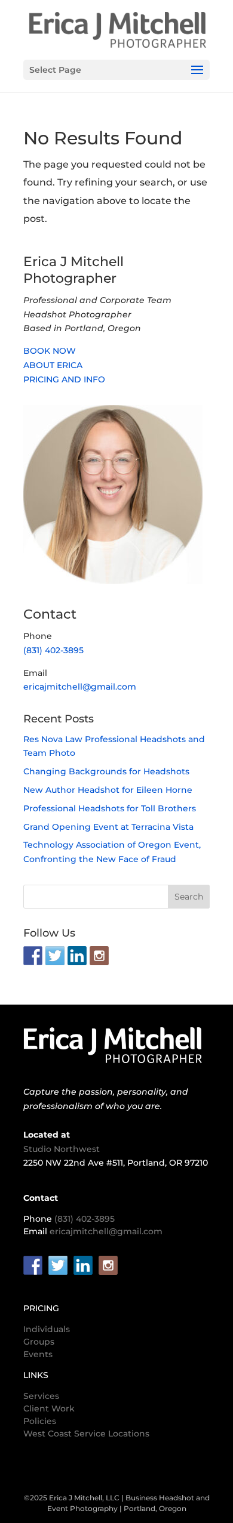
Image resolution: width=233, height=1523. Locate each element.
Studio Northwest (61, 1149)
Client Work (49, 1408)
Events (38, 1354)
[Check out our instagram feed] (99, 955)
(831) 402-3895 (53, 650)
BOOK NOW (49, 350)
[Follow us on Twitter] (55, 955)
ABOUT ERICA (52, 365)
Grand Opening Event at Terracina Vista (108, 826)
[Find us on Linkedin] (77, 955)
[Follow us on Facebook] (32, 955)
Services (41, 1396)
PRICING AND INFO (64, 379)
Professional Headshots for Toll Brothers (109, 808)
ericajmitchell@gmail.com (79, 686)
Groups (38, 1341)
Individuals (46, 1329)
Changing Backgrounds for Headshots (106, 771)
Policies (39, 1421)
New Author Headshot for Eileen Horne (107, 789)
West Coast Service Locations (86, 1433)
